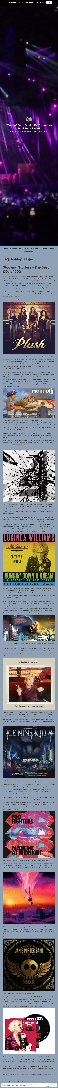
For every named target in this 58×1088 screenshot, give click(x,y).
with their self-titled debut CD (20, 368)
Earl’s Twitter (13, 248)
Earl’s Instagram (24, 248)
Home (6, 248)
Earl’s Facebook (35, 248)
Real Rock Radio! (29, 251)
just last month (43, 997)
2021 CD (12, 648)
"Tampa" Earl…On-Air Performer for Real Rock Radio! (29, 127)
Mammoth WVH (7, 433)
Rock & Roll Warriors (48, 248)
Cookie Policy (25, 1085)
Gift (49, 2)
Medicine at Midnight (30, 865)
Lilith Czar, (14, 1082)
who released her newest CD (34, 1057)
